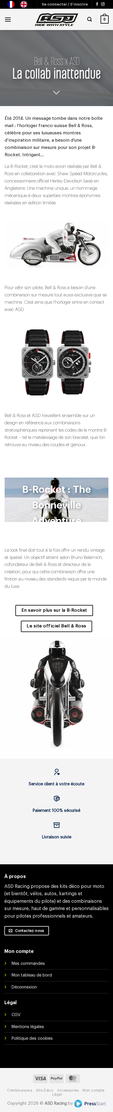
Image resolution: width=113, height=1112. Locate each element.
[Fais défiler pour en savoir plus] (56, 92)
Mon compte (94, 1090)
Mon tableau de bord (32, 975)
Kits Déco (44, 1090)
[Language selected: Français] (20, 4)
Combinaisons (19, 1090)
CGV (16, 1015)
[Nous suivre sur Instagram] (103, 4)
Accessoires (68, 1090)
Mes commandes (28, 963)
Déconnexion (24, 987)
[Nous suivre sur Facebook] (97, 4)
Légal (57, 1094)
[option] (25, 4)
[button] (65, 4)
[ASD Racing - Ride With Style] (56, 19)
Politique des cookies (32, 1038)
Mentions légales (28, 1027)
